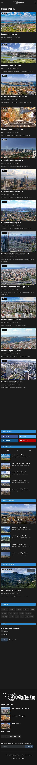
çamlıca (15, 613)
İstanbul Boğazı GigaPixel (11, 351)
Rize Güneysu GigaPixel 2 (19, 536)
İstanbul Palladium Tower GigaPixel (15, 254)
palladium (4, 609)
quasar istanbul (29, 616)
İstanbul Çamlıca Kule (9, 34)
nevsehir (26, 609)
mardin (22, 613)
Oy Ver (4, 640)
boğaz (32, 609)
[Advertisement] (18, 409)
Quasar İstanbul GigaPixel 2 (12, 192)
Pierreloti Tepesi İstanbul (11, 65)
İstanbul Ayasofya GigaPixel (12, 129)
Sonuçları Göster (13, 640)
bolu (10, 613)
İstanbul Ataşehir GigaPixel (11, 320)
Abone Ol (29, 746)
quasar (11, 616)
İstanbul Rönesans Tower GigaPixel (15, 287)
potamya (28, 613)
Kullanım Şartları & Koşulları (18, 758)
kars (22, 616)
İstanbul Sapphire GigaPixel (12, 382)
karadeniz (4, 616)
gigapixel (3, 37)
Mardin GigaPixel (16, 723)
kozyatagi (19, 609)
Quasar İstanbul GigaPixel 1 (12, 223)
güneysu (4, 613)
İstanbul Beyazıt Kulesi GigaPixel (14, 96)
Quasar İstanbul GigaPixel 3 (12, 160)
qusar (16, 616)
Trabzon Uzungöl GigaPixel (19, 527)
